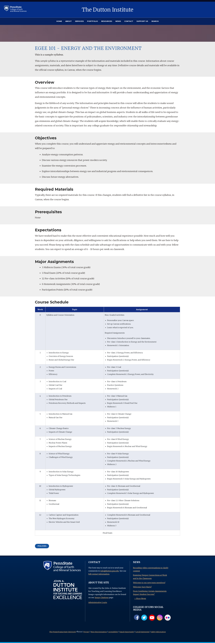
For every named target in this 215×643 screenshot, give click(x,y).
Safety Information (158, 632)
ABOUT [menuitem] (68, 21)
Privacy (86, 632)
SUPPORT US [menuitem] (142, 21)
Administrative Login (97, 602)
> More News (140, 598)
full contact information (98, 574)
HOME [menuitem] (59, 21)
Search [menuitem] (155, 21)
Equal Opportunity (127, 632)
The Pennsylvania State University (62, 632)
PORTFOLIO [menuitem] (92, 21)
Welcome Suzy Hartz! (142, 587)
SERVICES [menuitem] (79, 21)
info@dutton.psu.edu (109, 571)
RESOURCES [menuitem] (106, 21)
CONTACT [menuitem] (128, 21)
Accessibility (113, 632)
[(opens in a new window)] (15, 8)
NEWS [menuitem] (118, 21)
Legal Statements (142, 632)
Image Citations (102, 597)
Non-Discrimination (99, 632)
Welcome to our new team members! (149, 583)
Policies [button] (42, 546)
